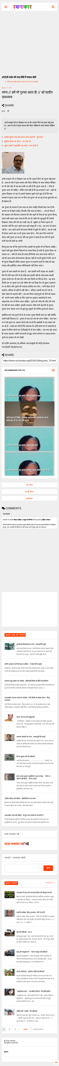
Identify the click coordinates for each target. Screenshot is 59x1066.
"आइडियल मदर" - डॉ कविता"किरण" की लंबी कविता (33, 991)
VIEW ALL (49, 883)
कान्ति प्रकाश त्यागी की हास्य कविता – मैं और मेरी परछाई (23, 664)
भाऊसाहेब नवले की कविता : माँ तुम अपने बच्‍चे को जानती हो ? (24, 815)
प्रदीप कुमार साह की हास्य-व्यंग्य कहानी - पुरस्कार (23, 137)
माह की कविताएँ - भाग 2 (24, 932)
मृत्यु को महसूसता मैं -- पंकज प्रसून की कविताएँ (31, 952)
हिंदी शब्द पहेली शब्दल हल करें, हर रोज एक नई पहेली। (23, 82)
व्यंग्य (10, 88)
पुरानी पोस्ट (29, 492)
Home (3, 88)
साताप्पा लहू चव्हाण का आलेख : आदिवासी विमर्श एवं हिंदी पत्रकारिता (26, 681)
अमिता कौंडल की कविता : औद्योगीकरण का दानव (20, 798)
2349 (25, 1029)
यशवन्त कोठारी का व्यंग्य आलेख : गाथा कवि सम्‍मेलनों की (28, 470)
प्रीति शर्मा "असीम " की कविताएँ (26, 1011)
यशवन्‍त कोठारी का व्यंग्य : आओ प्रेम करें (22, 445)
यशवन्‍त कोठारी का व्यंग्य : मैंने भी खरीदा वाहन (24, 395)
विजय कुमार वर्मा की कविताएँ (25, 756)
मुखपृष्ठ (6, 1052)
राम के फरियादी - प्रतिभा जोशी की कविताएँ (30, 971)
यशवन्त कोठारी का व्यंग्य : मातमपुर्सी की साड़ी (30, 737)
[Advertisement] (29, 42)
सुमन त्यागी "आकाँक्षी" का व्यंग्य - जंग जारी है (21, 145)
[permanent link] (8, 111)
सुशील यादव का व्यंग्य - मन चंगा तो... (18, 141)
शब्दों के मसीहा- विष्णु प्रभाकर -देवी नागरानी (30, 912)
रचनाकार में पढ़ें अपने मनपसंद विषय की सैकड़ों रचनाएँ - (34, 892)
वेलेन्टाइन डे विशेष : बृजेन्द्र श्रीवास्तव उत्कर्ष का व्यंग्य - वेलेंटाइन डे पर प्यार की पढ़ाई (28, 419)
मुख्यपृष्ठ (29, 498)
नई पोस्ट (29, 485)
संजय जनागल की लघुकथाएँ (25, 717)
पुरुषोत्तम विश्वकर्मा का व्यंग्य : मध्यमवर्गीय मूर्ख (31, 644)
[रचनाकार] (22, 8)
